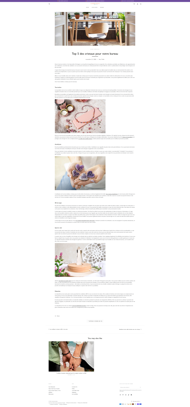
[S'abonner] (140, 387)
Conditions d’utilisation (54, 404)
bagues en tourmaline (110, 91)
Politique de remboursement (71, 402)
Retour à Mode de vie (95, 321)
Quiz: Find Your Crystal (54, 388)
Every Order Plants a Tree (55, 390)
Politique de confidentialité (82, 402)
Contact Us (74, 386)
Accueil (92, 49)
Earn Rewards (52, 386)
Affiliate (50, 392)
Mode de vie (96, 49)
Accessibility (75, 394)
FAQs (73, 388)
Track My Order (75, 390)
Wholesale (51, 394)
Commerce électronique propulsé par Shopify (57, 402)
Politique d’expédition (63, 404)
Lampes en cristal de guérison (67, 77)
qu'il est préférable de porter (79, 305)
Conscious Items (54, 401)
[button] (49, 4)
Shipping (74, 392)
